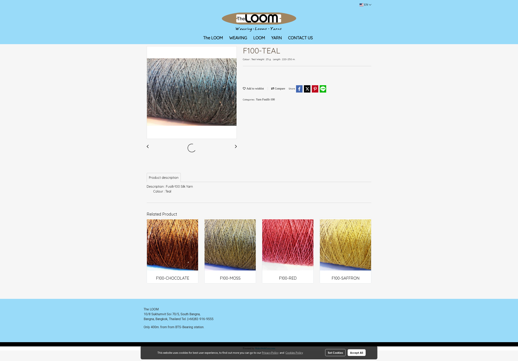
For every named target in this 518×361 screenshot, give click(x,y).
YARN (276, 37)
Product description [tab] (163, 178)
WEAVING (238, 37)
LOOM (259, 37)
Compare (279, 88)
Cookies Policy (294, 352)
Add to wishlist (255, 88)
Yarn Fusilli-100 (265, 99)
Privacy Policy (270, 352)
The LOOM (213, 37)
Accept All (356, 352)
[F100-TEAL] (192, 92)
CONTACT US (300, 37)
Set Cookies (335, 352)
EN (366, 4)
